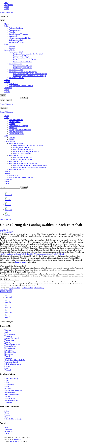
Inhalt (6, 3)
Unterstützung (39, 288)
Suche (6, 7)
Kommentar (8, 354)
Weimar (7, 415)
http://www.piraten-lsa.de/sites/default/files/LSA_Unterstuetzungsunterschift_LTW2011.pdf (32, 254)
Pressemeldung (9, 334)
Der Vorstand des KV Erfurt (23, 58)
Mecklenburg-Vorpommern (13, 390)
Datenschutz (8, 431)
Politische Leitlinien (16, 28)
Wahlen (7, 82)
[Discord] (8, 205)
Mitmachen (8, 88)
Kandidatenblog (10, 352)
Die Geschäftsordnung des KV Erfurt (26, 60)
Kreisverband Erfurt (16, 52)
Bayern (7, 380)
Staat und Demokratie (12, 338)
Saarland (7, 396)
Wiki (6, 427)
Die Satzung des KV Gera (22, 68)
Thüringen (8, 336)
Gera (6, 417)
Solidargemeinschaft (16, 40)
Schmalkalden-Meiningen (13, 419)
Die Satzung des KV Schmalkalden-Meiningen (29, 76)
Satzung (11, 48)
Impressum (8, 429)
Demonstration (9, 348)
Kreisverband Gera (15, 64)
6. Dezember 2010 (6, 232)
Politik (6, 26)
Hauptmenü (8, 5)
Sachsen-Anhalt (20, 262)
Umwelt (7, 356)
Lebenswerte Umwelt (16, 42)
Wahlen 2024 (13, 84)
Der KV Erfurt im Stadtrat (22, 62)
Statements (8, 358)
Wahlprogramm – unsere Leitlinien (21, 86)
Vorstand (12, 46)
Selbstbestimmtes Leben (12, 364)
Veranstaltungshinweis (12, 344)
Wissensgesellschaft (11, 362)
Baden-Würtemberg (11, 378)
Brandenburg (9, 384)
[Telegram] (8, 210)
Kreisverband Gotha (16, 70)
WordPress (17, 439)
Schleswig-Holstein (11, 400)
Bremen (7, 386)
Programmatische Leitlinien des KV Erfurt (28, 54)
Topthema (7, 330)
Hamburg (7, 388)
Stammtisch (8, 350)
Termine (7, 80)
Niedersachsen (9, 392)
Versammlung (9, 340)
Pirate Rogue (14, 441)
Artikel (2, 219)
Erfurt (6, 411)
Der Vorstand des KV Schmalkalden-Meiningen (30, 74)
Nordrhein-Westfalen (11, 394)
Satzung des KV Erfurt (21, 56)
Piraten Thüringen (6, 12)
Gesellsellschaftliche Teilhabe (14, 360)
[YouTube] (8, 200)
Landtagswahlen (14, 288)
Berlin (6, 382)
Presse (6, 90)
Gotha (6, 413)
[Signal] (7, 215)
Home (6, 24)
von (4, 230)
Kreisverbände (9, 50)
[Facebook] (8, 195)
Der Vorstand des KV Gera (22, 66)
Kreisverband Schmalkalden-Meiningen (23, 72)
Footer (6, 9)
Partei (6, 44)
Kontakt (7, 92)
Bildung (7, 366)
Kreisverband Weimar (16, 78)
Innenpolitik (13, 36)
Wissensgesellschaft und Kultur (20, 38)
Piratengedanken (14, 30)
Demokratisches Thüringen (18, 34)
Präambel (12, 32)
